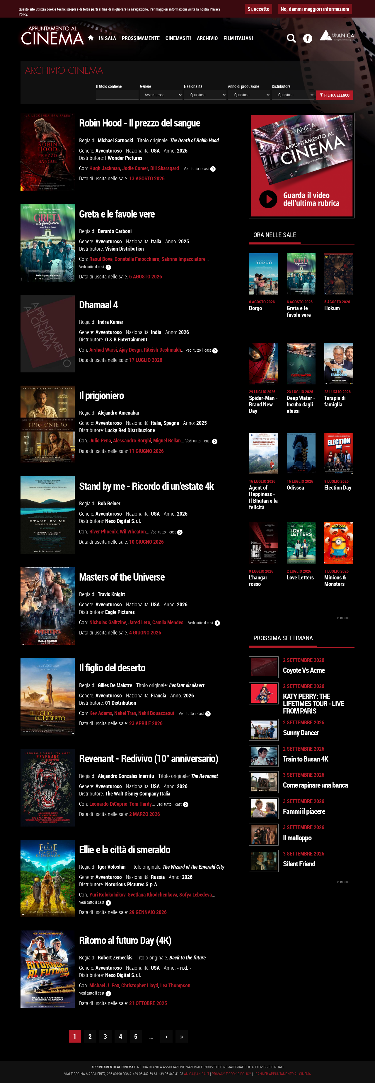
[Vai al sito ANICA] (336, 35)
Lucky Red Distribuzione (130, 430)
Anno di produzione (243, 86)
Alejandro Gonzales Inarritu (126, 775)
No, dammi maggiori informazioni (315, 8)
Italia (156, 241)
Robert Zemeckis (115, 957)
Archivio (207, 38)
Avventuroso (109, 150)
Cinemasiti (178, 38)
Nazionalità (193, 86)
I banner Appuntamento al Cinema (282, 1073)
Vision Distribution (124, 248)
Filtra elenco (336, 95)
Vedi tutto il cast (197, 168)
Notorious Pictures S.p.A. (131, 884)
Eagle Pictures (120, 611)
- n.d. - (184, 967)
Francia (158, 695)
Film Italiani (238, 38)
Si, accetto (259, 8)
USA (155, 150)
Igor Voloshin (112, 866)
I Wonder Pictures (123, 157)
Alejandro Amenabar (118, 412)
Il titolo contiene (109, 86)
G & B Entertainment (126, 339)
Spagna (171, 422)
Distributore (281, 86)
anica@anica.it (196, 1073)
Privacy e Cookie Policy (231, 1073)
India (156, 332)
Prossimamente (141, 38)
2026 (182, 150)
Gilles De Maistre (115, 685)
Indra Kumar (110, 321)
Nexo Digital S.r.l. (123, 520)
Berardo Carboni (115, 231)
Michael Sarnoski (115, 140)
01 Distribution (120, 702)
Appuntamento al (52, 37)
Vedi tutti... (345, 618)
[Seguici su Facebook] (311, 41)
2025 (183, 241)
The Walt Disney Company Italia (137, 793)
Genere (145, 86)
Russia (158, 876)
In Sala (107, 38)
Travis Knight (111, 594)
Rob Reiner (109, 503)
